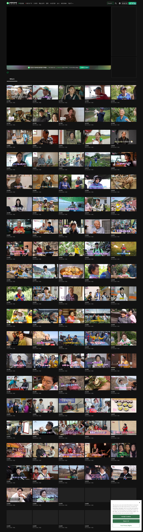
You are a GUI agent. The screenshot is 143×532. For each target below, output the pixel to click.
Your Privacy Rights (126, 525)
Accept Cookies (126, 516)
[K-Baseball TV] (110, 3)
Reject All (126, 521)
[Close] (139, 502)
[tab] (12, 79)
